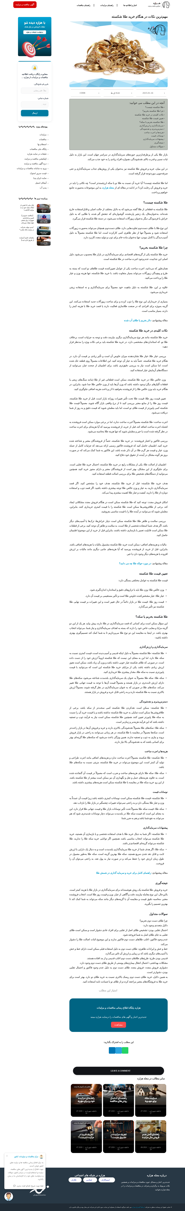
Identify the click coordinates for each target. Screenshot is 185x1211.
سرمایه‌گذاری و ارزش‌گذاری (151, 126)
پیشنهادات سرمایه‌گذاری (153, 139)
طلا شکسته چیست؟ (154, 107)
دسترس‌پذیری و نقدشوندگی (151, 129)
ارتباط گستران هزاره (138, 1207)
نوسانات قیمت (157, 136)
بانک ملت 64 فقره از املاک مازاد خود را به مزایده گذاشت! (27, 207)
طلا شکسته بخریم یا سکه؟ (151, 122)
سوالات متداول (156, 146)
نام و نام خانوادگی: (41, 84)
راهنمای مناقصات (83, 5)
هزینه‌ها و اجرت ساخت (153, 132)
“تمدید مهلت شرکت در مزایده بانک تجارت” (26, 228)
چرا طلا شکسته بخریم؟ (153, 111)
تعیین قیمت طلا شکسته (152, 118)
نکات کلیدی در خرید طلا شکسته (149, 114)
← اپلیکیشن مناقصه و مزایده (37, 159)
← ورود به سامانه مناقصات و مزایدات (33, 168)
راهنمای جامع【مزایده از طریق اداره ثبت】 (26, 239)
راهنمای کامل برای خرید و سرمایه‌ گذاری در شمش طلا (123, 873)
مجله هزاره (108, 187)
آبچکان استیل (41, 183)
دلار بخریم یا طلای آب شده (137, 320)
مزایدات (43, 135)
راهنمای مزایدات (106, 5)
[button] (125, 1050)
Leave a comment (120, 1071)
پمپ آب (43, 188)
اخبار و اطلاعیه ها (130, 5)
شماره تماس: (43, 98)
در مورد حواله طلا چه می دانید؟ (135, 563)
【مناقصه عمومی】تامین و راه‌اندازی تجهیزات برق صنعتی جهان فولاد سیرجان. (27, 219)
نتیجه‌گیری (158, 142)
